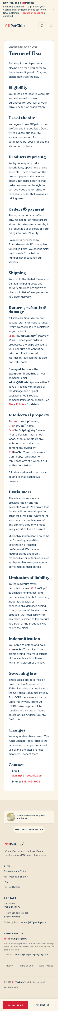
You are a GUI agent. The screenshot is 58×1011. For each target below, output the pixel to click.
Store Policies (17, 404)
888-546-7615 (12, 916)
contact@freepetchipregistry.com (31, 954)
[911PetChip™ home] (16, 25)
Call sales (17, 1005)
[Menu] (51, 25)
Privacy (9, 965)
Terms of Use (26, 965)
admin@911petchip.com (27, 775)
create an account (33, 13)
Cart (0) (44, 1005)
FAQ (6, 881)
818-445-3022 (31, 781)
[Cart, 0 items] (41, 25)
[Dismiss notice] (54, 9)
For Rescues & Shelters (16, 876)
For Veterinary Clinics (15, 871)
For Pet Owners (12, 887)
